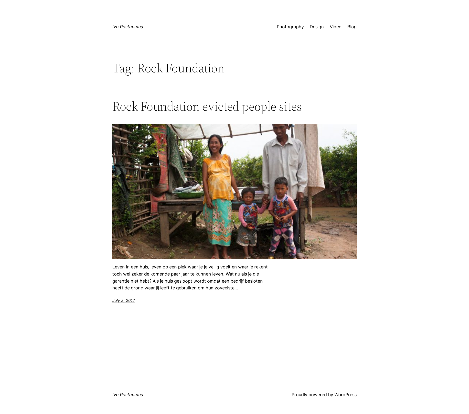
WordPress (345, 394)
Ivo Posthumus (127, 26)
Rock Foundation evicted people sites (207, 106)
